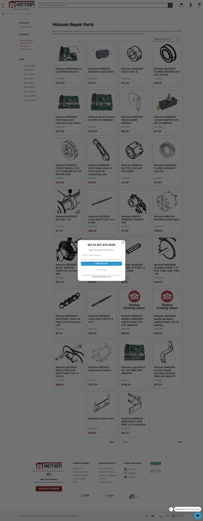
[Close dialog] (123, 242)
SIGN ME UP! (101, 264)
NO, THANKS (101, 270)
